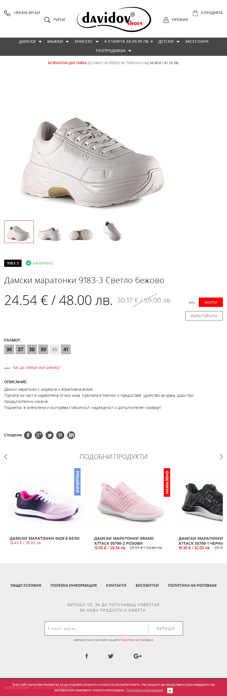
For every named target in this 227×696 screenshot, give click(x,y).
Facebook (28, 435)
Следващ (221, 456)
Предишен (5, 456)
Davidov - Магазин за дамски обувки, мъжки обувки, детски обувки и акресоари (114, 19)
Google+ (60, 435)
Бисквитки (147, 585)
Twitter (39, 435)
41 (65, 349)
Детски (166, 41)
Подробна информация (144, 689)
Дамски (27, 41)
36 (9, 349)
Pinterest (49, 435)
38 (32, 349)
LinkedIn (71, 435)
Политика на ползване (192, 585)
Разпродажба (110, 50)
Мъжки (55, 41)
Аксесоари (196, 41)
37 (20, 349)
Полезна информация (73, 585)
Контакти (116, 585)
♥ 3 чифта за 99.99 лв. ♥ (128, 41)
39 (43, 349)
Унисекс (83, 41)
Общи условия (26, 585)
